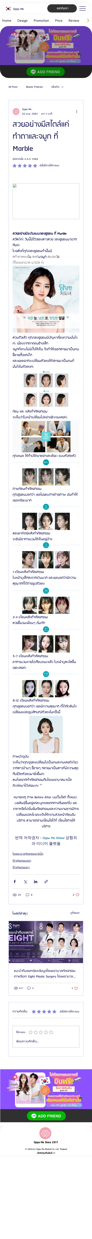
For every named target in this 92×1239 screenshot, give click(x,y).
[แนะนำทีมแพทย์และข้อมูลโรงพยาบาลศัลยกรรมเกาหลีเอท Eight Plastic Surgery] (46, 942)
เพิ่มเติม (55, 87)
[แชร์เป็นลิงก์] (46, 881)
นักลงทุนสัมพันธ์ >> (46, 1153)
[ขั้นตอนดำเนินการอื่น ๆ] (76, 111)
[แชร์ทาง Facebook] (15, 881)
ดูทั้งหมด (75, 913)
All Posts (13, 87)
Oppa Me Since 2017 (46, 1142)
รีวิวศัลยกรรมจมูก (22, 861)
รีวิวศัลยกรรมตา (21, 867)
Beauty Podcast (34, 87)
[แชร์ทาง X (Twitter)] (25, 881)
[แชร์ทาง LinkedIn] (36, 881)
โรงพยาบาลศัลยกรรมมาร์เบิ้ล (28, 854)
